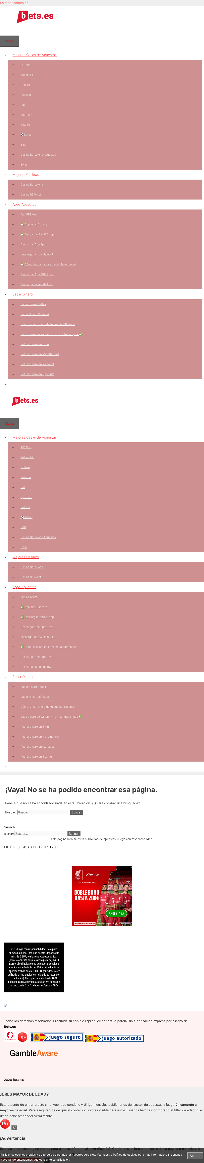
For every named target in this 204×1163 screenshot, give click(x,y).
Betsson (26, 94)
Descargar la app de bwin (37, 284)
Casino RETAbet (31, 194)
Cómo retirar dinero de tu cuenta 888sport (48, 324)
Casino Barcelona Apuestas (38, 154)
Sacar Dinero (23, 294)
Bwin (24, 164)
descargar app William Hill (37, 254)
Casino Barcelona (32, 184)
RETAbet (26, 64)
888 (23, 144)
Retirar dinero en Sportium (37, 374)
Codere (25, 84)
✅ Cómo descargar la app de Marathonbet (48, 264)
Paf (23, 104)
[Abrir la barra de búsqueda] (4, 31)
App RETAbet (29, 214)
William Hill (27, 74)
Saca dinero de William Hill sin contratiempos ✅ (51, 334)
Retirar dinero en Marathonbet (40, 354)
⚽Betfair (26, 134)
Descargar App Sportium (36, 244)
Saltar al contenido (14, 3)
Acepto (195, 1156)
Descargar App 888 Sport (37, 274)
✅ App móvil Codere (34, 224)
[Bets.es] (25, 405)
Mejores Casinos (26, 175)
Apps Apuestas (24, 205)
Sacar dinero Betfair (33, 304)
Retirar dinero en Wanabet (37, 364)
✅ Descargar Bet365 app (37, 234)
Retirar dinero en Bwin (35, 344)
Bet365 (25, 124)
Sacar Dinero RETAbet (35, 314)
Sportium (26, 114)
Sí (14, 1128)
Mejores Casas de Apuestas (35, 55)
